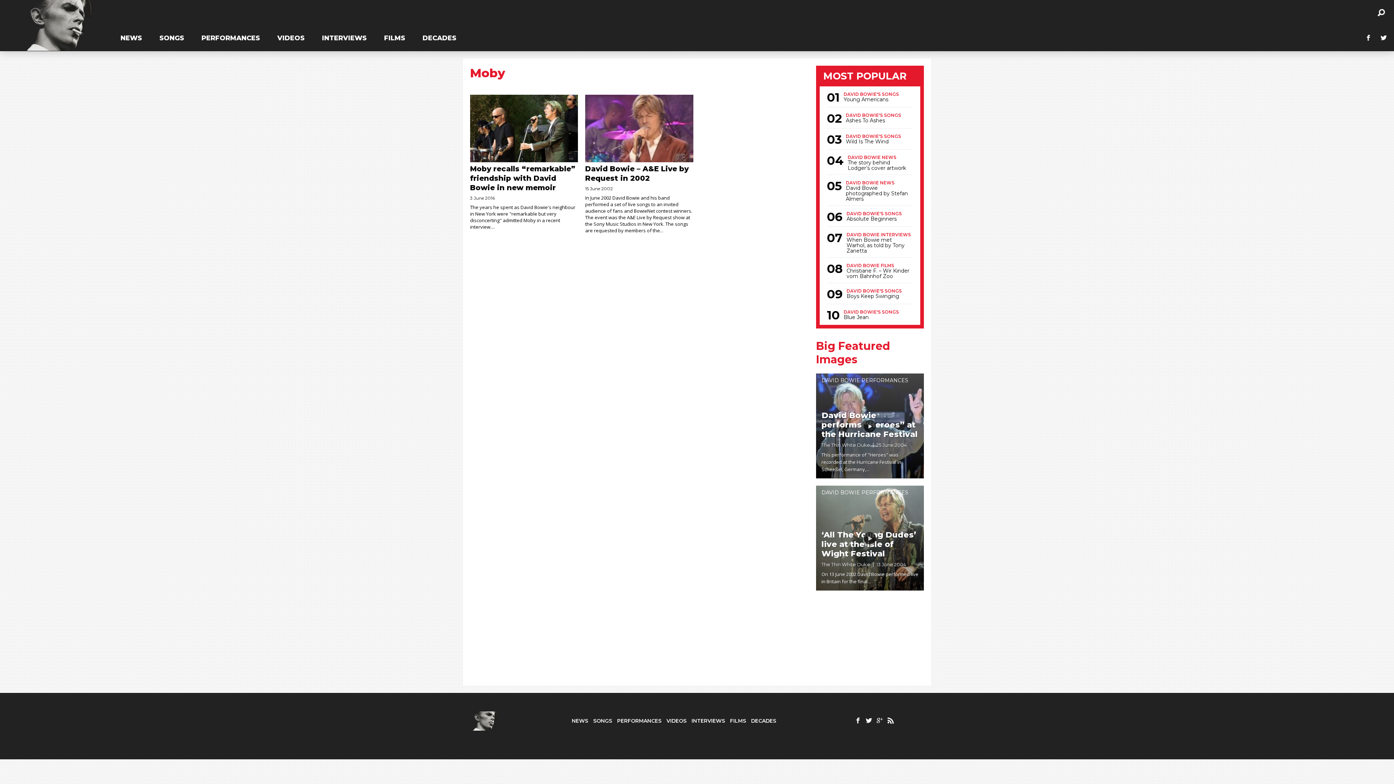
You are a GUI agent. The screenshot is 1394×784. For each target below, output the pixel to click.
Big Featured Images (853, 352)
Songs (171, 38)
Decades (439, 38)
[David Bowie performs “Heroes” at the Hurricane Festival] (870, 425)
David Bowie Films (870, 265)
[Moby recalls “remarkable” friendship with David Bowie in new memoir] (524, 128)
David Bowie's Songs (871, 94)
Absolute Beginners (872, 219)
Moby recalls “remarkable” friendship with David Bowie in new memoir (522, 178)
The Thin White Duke (846, 445)
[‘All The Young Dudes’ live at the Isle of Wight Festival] (870, 538)
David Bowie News (872, 157)
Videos (291, 38)
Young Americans (866, 99)
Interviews (344, 38)
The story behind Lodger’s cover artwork (877, 165)
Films (394, 38)
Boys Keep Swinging (873, 296)
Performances (230, 38)
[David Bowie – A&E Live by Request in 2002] (639, 128)
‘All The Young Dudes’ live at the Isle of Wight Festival (869, 544)
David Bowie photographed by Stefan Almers (877, 193)
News (131, 38)
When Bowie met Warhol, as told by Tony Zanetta (876, 245)
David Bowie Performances (865, 380)
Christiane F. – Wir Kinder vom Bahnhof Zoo (878, 273)
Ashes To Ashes (865, 120)
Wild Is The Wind (867, 141)
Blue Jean (856, 317)
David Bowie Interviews (879, 234)
